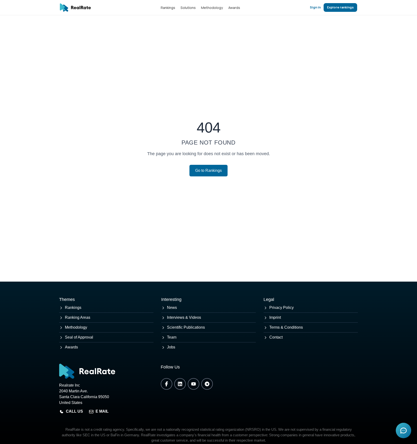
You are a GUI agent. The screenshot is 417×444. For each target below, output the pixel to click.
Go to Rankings (208, 170)
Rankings (168, 7)
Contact (276, 337)
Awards (234, 7)
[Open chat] (403, 430)
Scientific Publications (186, 327)
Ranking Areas (77, 317)
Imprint (275, 317)
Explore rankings (340, 7)
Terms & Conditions (286, 327)
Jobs (171, 347)
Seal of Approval (79, 337)
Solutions (188, 7)
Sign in (315, 7)
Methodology (212, 7)
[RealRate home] (75, 7)
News (172, 307)
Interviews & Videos (184, 317)
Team (171, 337)
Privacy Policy (281, 307)
